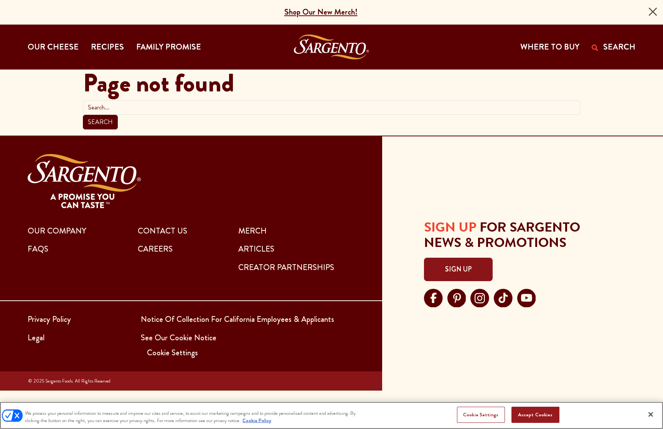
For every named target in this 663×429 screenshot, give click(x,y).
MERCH (252, 231)
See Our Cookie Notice (178, 337)
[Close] (653, 11)
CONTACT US (162, 231)
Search (100, 122)
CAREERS (155, 249)
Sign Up (458, 269)
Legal (36, 337)
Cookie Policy (256, 420)
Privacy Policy (49, 319)
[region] (331, 415)
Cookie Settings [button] (172, 352)
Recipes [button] (107, 47)
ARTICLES (256, 249)
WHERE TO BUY (549, 47)
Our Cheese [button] (53, 47)
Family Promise (168, 47)
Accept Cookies (535, 414)
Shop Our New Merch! (321, 12)
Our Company (57, 231)
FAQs (38, 249)
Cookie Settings (480, 414)
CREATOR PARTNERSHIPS (286, 267)
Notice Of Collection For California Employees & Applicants (237, 319)
